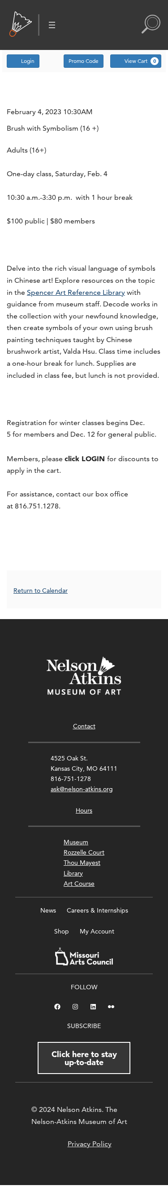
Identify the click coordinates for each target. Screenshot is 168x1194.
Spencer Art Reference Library (76, 292)
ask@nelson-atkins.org (82, 789)
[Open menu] (52, 25)
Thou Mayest (82, 863)
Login (27, 61)
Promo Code (84, 61)
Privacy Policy (90, 1144)
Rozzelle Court (84, 852)
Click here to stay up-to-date (84, 1058)
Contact (84, 726)
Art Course (79, 884)
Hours (84, 810)
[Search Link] (151, 25)
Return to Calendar (40, 591)
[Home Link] (20, 25)
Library (73, 873)
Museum (76, 842)
